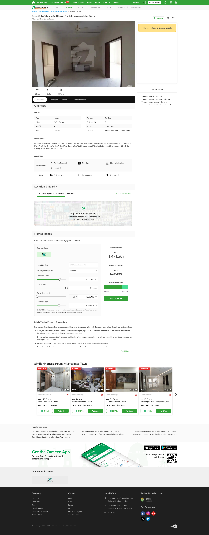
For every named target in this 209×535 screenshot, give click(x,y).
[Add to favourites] (68, 389)
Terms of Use (37, 515)
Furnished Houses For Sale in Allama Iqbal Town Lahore (53, 431)
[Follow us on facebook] (143, 515)
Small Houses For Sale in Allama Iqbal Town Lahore (51, 437)
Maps (97, 2)
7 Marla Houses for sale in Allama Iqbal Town (157, 105)
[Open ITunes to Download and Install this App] (152, 449)
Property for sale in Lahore (152, 96)
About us (35, 498)
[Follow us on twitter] (143, 521)
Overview (40, 99)
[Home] (33, 2)
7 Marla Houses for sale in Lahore (154, 102)
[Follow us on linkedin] (148, 521)
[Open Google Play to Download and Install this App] (169, 449)
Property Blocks (59, 2)
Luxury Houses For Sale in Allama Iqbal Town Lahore (51, 434)
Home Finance (80, 99)
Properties (42, 2)
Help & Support (38, 508)
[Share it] (65, 390)
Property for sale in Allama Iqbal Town (156, 99)
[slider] (59, 279)
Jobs (33, 505)
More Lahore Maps (123, 193)
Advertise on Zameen (40, 511)
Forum (70, 505)
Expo (70, 508)
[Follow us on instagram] (148, 515)
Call (62, 411)
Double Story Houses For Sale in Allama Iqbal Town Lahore (154, 434)
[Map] (62, 390)
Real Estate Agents (75, 511)
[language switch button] (165, 2)
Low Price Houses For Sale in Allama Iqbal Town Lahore (103, 434)
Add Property (73, 515)
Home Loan (159, 18)
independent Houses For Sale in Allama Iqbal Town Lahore (154, 431)
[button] (83, 265)
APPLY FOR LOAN (116, 298)
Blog (89, 2)
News (70, 502)
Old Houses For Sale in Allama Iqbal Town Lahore (100, 431)
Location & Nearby (59, 99)
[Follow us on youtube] (154, 515)
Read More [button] (125, 351)
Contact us (36, 502)
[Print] (168, 18)
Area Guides (78, 2)
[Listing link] (53, 391)
